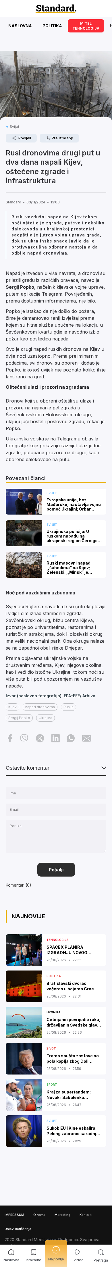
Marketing (62, 1215)
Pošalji (56, 870)
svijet (14, 126)
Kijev (12, 707)
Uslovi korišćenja (18, 1229)
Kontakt (86, 1215)
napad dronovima (40, 707)
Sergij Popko (19, 718)
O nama (39, 1215)
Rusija (68, 707)
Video (79, 1260)
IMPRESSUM (14, 1215)
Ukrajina (45, 718)
